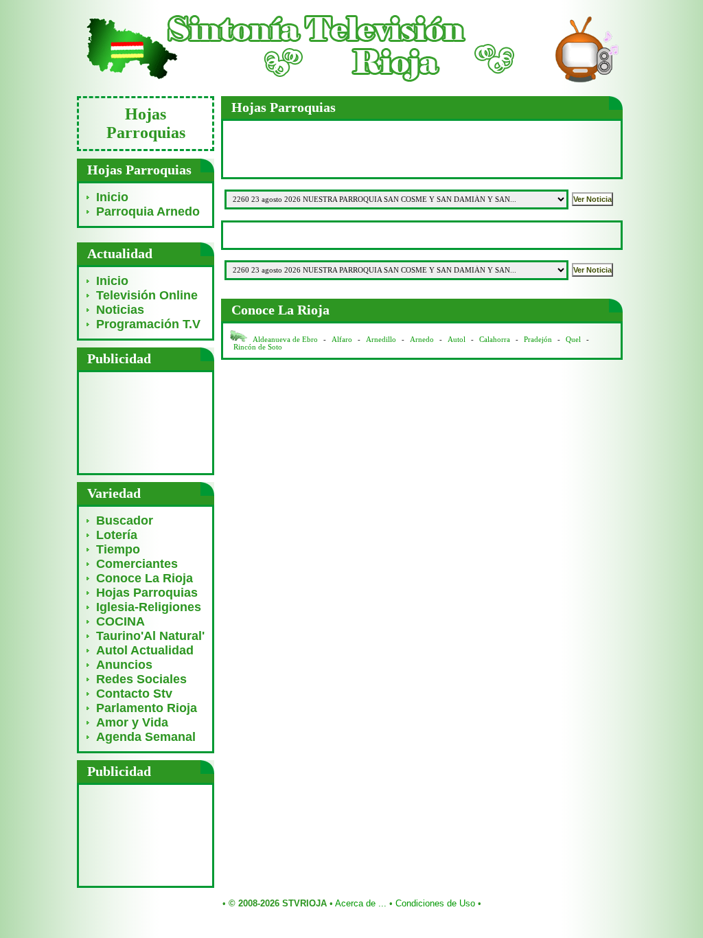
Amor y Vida (132, 722)
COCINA (120, 621)
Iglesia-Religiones (148, 607)
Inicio (112, 197)
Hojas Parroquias (147, 592)
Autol (458, 339)
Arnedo (422, 339)
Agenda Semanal (146, 737)
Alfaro (342, 339)
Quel (573, 339)
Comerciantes (137, 564)
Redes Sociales (141, 679)
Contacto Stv (134, 693)
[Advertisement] (146, 422)
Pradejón (538, 339)
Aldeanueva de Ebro (285, 339)
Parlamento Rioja (146, 708)
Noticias (120, 310)
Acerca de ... (361, 903)
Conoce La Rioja (144, 578)
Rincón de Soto (257, 347)
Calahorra (494, 339)
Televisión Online (147, 295)
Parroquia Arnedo (148, 211)
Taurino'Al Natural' (150, 636)
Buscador (124, 520)
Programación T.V (148, 324)
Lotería (116, 535)
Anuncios (124, 665)
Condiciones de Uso (435, 903)
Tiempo (118, 549)
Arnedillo (381, 339)
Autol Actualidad (145, 650)
